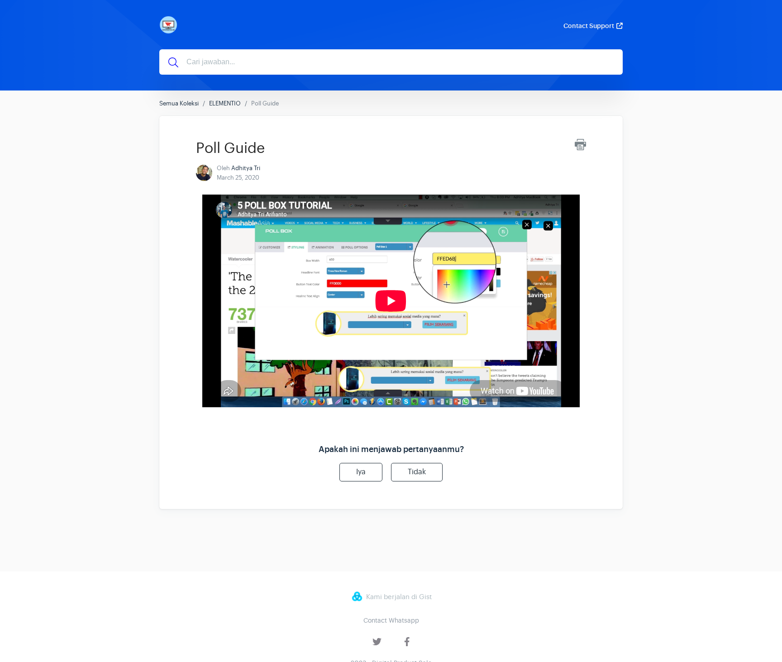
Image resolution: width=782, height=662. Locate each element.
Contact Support (588, 26)
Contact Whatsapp (391, 620)
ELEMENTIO (225, 103)
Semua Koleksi (179, 103)
